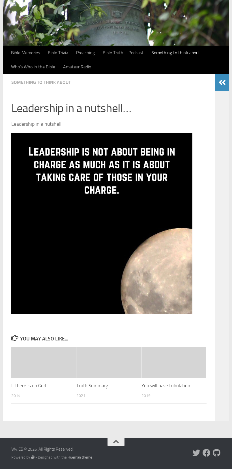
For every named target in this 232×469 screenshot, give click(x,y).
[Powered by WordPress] (33, 457)
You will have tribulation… (167, 385)
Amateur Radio (77, 67)
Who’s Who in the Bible (33, 67)
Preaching (85, 52)
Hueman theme (80, 457)
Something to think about (175, 52)
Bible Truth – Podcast (123, 52)
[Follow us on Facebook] (206, 453)
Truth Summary (92, 385)
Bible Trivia (58, 52)
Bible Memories (25, 52)
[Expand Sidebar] (222, 82)
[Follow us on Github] (217, 453)
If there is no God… (30, 385)
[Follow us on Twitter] (196, 453)
